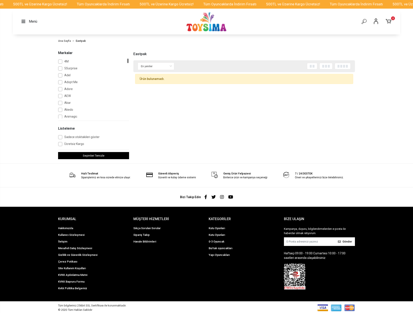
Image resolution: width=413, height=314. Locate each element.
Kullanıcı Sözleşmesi (71, 234)
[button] (389, 22)
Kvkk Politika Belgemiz (72, 288)
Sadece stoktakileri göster (82, 137)
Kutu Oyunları (217, 228)
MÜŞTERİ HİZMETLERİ (151, 219)
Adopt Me (71, 82)
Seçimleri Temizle (93, 155)
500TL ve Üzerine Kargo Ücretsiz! (40, 4)
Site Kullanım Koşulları (72, 268)
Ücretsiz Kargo (74, 144)
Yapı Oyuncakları (219, 254)
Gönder (347, 241)
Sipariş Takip (141, 234)
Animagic (70, 116)
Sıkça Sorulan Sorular (147, 228)
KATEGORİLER (220, 219)
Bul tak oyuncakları (220, 248)
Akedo (68, 109)
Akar (67, 102)
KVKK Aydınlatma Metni (72, 275)
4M (66, 61)
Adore (68, 89)
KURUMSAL (67, 219)
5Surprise (70, 68)
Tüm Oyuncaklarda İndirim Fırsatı (103, 4)
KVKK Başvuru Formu (71, 281)
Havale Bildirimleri (144, 241)
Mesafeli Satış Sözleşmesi (75, 248)
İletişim (62, 241)
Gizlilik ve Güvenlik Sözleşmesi (77, 254)
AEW (67, 96)
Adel (67, 75)
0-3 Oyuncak (216, 241)
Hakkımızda (65, 228)
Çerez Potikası (67, 261)
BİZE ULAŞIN (294, 219)
